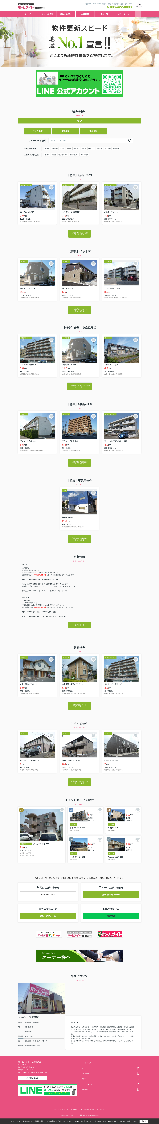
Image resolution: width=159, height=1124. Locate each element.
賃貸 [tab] (79, 121)
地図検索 (93, 131)
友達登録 (111, 916)
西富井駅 (91, 149)
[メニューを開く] (138, 14)
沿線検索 (65, 131)
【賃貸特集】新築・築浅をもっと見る (79, 233)
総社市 (54, 155)
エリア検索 (38, 131)
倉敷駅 (47, 149)
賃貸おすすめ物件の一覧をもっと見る (79, 782)
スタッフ (85, 1068)
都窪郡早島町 (62, 155)
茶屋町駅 (99, 149)
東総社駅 (76, 149)
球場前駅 (55, 149)
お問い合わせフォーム (111, 894)
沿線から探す (66, 14)
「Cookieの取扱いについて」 (115, 1121)
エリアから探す (47, 14)
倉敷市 (47, 155)
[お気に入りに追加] (51, 187)
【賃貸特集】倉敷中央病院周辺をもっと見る (79, 386)
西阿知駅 (116, 149)
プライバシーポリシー (87, 1109)
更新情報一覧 (79, 625)
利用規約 (74, 1109)
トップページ (86, 1063)
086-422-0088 (48, 894)
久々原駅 (108, 149)
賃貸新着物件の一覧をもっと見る (79, 705)
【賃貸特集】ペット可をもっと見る (79, 310)
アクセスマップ (87, 1084)
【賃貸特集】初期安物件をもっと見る (79, 462)
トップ (28, 14)
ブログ (84, 1079)
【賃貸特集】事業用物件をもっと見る (79, 539)
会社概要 (85, 14)
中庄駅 (62, 149)
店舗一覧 (104, 14)
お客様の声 (85, 1073)
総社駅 (69, 149)
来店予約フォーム (48, 916)
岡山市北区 (84, 155)
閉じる (144, 1121)
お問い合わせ (123, 14)
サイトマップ (101, 1109)
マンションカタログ (61, 1109)
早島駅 (84, 149)
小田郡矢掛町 (74, 155)
